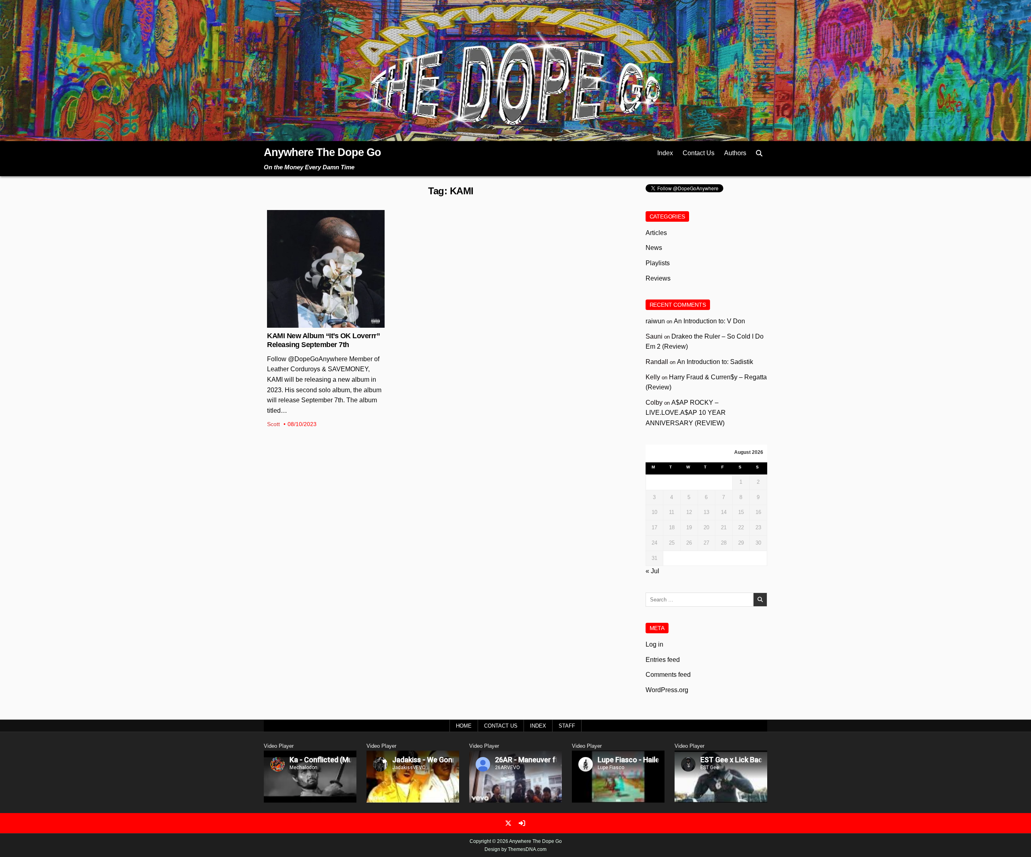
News (326, 236)
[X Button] (508, 823)
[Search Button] (759, 153)
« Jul (652, 571)
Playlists (658, 263)
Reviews (658, 278)
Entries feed (663, 659)
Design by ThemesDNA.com (515, 849)
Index (665, 153)
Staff (567, 726)
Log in (654, 644)
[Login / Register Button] (522, 823)
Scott (273, 424)
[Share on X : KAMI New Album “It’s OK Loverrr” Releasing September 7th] (319, 323)
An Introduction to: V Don (709, 321)
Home (464, 726)
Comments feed (668, 674)
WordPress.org (667, 689)
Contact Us (698, 153)
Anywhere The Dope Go (322, 152)
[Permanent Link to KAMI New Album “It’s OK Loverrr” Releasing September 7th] (326, 269)
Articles (656, 232)
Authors (735, 153)
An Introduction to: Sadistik (715, 361)
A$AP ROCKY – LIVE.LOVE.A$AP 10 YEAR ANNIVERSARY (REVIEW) (686, 412)
